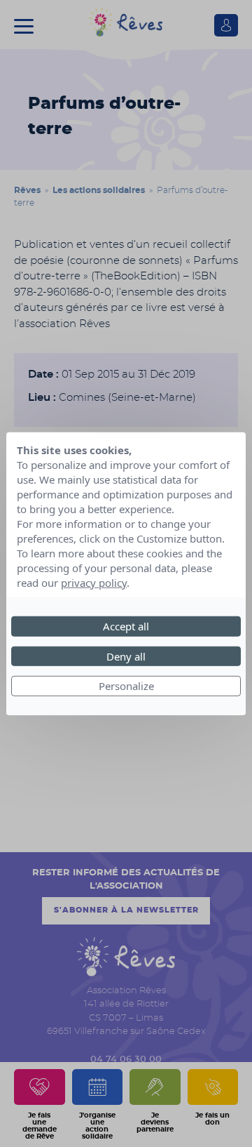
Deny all (126, 656)
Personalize (126, 686)
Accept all (126, 626)
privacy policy (94, 583)
